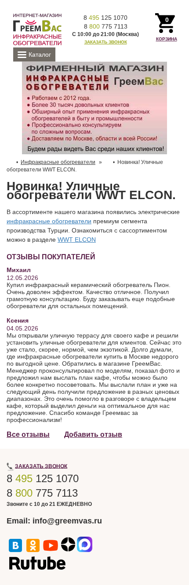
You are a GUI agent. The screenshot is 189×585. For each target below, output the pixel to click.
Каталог (40, 54)
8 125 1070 (105, 17)
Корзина (166, 38)
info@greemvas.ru (67, 520)
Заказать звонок (105, 42)
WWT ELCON (77, 239)
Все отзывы (28, 434)
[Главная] (37, 29)
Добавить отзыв (93, 434)
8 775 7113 (105, 26)
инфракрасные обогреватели (49, 221)
